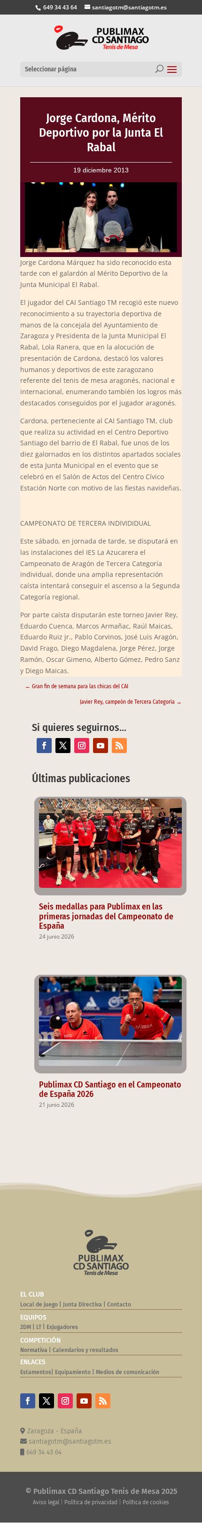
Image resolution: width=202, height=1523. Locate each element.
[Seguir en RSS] (119, 745)
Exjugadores (62, 1327)
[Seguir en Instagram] (81, 745)
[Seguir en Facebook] (44, 745)
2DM (25, 1327)
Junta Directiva (82, 1304)
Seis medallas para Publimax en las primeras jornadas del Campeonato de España (106, 916)
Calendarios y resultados (85, 1350)
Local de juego (39, 1304)
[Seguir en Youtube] (100, 745)
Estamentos (35, 1372)
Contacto (119, 1304)
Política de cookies (146, 1502)
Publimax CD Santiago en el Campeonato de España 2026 (110, 1090)
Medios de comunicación (127, 1372)
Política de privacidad (90, 1502)
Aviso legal (46, 1502)
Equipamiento (73, 1372)
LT (38, 1327)
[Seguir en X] (62, 745)
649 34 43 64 (59, 7)
